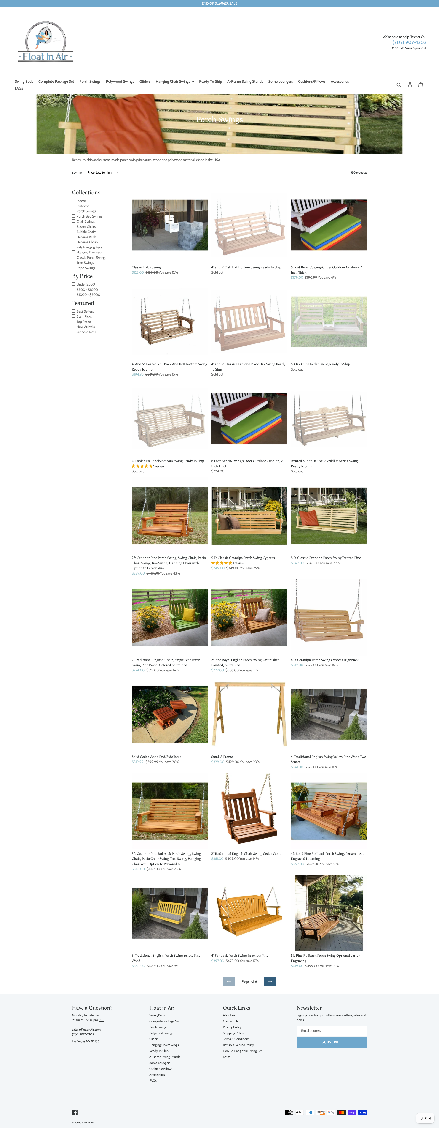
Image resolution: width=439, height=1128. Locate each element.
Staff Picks (84, 316)
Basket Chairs (86, 227)
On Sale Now (86, 332)
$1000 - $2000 (88, 295)
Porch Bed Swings (89, 216)
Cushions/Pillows (160, 1069)
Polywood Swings (161, 1033)
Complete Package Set (164, 1021)
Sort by (77, 172)
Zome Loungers (159, 1063)
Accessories (157, 1074)
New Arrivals (86, 327)
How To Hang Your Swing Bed (243, 1051)
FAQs (153, 1080)
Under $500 (86, 284)
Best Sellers (85, 311)
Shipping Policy (233, 1033)
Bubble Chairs (86, 232)
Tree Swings (85, 263)
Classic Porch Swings (91, 258)
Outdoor (83, 206)
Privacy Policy (232, 1027)
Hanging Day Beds (90, 252)
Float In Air (88, 1122)
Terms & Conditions (236, 1039)
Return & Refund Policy (238, 1045)
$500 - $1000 (87, 290)
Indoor (81, 201)
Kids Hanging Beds (89, 247)
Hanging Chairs (87, 242)
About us (229, 1015)
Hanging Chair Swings (164, 1045)
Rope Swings (86, 268)
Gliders (153, 1039)
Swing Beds (157, 1015)
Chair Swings (86, 221)
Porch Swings (86, 211)
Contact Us (230, 1021)
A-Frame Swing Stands (164, 1057)
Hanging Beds (86, 237)
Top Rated (84, 322)
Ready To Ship (159, 1051)
